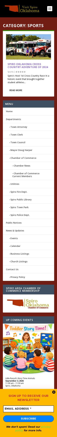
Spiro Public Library (21, 199)
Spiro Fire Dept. (18, 191)
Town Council (17, 142)
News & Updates (15, 230)
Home (9, 111)
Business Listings (19, 253)
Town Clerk (16, 134)
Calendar (15, 245)
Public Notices (14, 222)
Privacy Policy (17, 277)
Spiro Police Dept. (20, 214)
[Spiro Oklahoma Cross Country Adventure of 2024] (28, 47)
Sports (10, 71)
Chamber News (22, 165)
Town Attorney (18, 126)
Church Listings (18, 261)
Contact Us (12, 269)
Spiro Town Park (19, 207)
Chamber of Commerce (23, 157)
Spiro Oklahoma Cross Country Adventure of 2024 (28, 65)
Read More (16, 90)
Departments (13, 119)
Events (14, 238)
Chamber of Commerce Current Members (25, 175)
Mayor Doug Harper (21, 150)
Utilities (14, 183)
